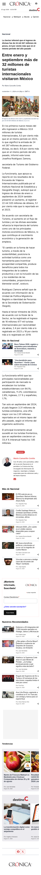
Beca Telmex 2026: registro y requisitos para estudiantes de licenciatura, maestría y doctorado (26, 347)
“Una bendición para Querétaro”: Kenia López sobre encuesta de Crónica (25, 362)
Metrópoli (17, 16)
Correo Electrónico (11, 597)
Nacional (6, 16)
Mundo (27, 16)
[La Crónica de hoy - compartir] (38, 355)
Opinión (36, 16)
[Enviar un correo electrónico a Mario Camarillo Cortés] (14, 479)
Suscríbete (10, 612)
